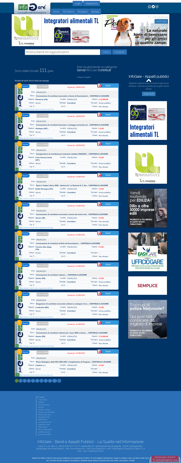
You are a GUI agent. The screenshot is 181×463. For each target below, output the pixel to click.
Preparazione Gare (44, 415)
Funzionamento (43, 405)
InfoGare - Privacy (44, 410)
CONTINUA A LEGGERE (99, 96)
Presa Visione (42, 427)
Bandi (108, 85)
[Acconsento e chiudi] (127, 460)
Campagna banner (44, 422)
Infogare (82, 11)
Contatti (41, 407)
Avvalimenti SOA (44, 417)
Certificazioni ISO (44, 432)
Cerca (106, 52)
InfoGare (41, 402)
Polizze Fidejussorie (45, 429)
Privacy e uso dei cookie (46, 412)
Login (77, 3)
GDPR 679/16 (42, 419)
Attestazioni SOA (44, 424)
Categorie (119, 52)
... (59, 380)
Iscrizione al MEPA (44, 434)
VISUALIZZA (41, 92)
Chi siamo (68, 11)
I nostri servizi (42, 400)
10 (55, 380)
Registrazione (92, 3)
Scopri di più (149, 94)
